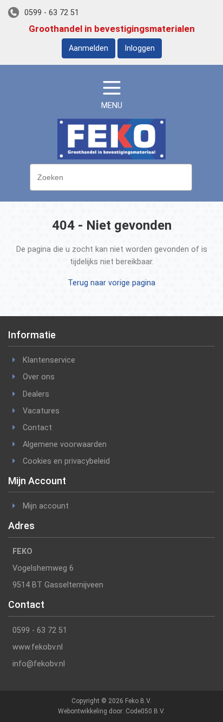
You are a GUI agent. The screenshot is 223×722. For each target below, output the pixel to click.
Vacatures (41, 411)
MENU (111, 105)
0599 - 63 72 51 (51, 12)
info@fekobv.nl (38, 663)
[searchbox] (113, 176)
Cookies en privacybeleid (66, 461)
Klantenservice (49, 360)
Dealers (36, 394)
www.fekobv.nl (37, 647)
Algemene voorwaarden (65, 444)
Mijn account (46, 506)
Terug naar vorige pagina (111, 283)
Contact (37, 427)
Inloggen (139, 48)
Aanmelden (88, 48)
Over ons (39, 377)
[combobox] (111, 177)
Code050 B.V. (145, 711)
